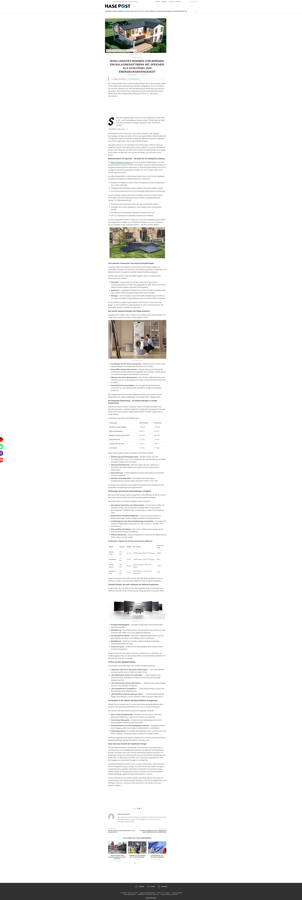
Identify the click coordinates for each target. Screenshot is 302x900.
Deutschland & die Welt (132, 11)
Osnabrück (108, 11)
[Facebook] (191, 2)
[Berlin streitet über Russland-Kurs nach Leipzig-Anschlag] (117, 847)
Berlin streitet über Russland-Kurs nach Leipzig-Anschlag (117, 857)
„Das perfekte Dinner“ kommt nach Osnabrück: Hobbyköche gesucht (127, 1)
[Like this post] (133, 808)
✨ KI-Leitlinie (171, 1)
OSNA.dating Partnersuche (130, 894)
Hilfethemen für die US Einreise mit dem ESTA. (148, 894)
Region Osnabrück (118, 11)
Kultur (142, 11)
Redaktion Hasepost (132, 74)
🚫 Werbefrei (177, 1)
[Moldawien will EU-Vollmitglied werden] (157, 847)
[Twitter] (193, 2)
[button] (109, 1)
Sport (147, 11)
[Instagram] (196, 2)
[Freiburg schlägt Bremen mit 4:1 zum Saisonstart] (137, 847)
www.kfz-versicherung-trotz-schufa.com (169, 894)
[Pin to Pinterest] (139, 808)
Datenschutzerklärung (150, 892)
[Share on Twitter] (137, 808)
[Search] (196, 11)
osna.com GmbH (133, 892)
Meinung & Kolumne (155, 11)
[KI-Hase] (107, 50)
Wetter (184, 11)
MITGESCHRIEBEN (167, 11)
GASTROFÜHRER (177, 11)
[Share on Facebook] (135, 808)
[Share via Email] (141, 808)
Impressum (157, 1)
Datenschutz (164, 1)
